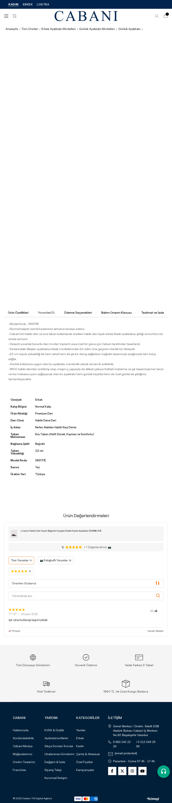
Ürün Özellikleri (18, 312)
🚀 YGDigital (14, 631)
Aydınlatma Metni (56, 738)
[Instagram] (132, 771)
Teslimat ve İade (152, 312)
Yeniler (81, 730)
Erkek (80, 738)
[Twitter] (122, 771)
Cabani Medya (23, 746)
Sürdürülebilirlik (23, 738)
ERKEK (28, 4)
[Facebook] (112, 771)
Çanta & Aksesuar (88, 754)
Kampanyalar (85, 770)
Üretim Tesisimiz (24, 762)
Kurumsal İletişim (55, 778)
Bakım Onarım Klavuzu (116, 312)
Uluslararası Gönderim (59, 754)
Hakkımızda (21, 730)
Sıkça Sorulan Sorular (58, 746)
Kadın (80, 746)
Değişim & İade (54, 762)
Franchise (19, 770)
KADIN (13, 4)
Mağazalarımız (22, 754)
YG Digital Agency (41, 798)
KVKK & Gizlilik (54, 730)
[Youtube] (142, 771)
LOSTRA (43, 4)
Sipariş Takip (53, 770)
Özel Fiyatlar (84, 762)
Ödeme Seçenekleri (78, 312)
